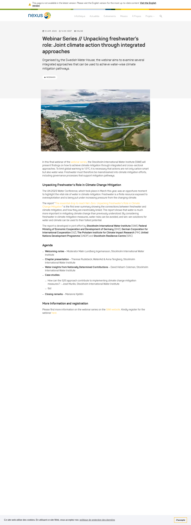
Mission (124, 16)
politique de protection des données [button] (97, 520)
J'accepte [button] (180, 520)
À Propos (136, 16)
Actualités (94, 16)
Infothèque (79, 16)
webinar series (79, 162)
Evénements (110, 16)
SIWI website (113, 309)
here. (54, 312)
